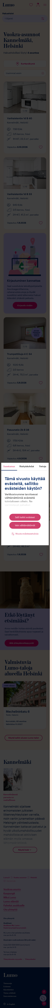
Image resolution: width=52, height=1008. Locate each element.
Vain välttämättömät (25, 525)
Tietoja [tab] (42, 466)
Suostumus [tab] (9, 466)
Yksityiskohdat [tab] (26, 466)
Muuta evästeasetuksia (26, 533)
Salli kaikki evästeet (25, 517)
